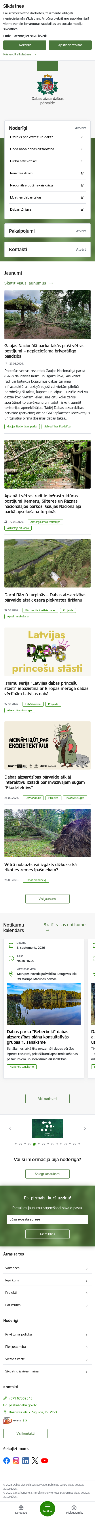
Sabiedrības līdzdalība (57, 426)
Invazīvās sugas (75, 797)
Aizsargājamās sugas (19, 710)
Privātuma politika (18, 1334)
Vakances (12, 1268)
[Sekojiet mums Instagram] (16, 1460)
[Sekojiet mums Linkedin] (25, 1460)
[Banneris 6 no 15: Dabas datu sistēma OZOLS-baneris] (47, 1128)
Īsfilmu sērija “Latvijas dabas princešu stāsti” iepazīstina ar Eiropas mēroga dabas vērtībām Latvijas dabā (46, 688)
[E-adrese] (12, 1420)
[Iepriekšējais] (10, 1128)
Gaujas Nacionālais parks (22, 426)
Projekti (11, 1292)
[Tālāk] (84, 1128)
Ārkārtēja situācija (18, 528)
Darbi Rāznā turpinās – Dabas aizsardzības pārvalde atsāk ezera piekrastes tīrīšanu (45, 597)
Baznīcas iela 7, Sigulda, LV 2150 (33, 1412)
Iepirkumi (12, 1280)
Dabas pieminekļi (36, 880)
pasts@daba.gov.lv (22, 1405)
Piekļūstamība (15, 1347)
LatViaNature (33, 704)
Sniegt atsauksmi (47, 1174)
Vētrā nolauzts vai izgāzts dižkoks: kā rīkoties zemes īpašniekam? (40, 867)
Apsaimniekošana (17, 616)
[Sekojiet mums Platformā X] (35, 1460)
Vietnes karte (15, 1359)
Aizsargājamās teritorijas (45, 522)
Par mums (13, 1305)
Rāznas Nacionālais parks (40, 610)
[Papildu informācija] (25, 1420)
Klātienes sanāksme (22, 1066)
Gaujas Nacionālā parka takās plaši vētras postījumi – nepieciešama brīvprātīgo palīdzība (44, 351)
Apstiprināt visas (70, 45)
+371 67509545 (20, 1398)
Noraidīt (25, 45)
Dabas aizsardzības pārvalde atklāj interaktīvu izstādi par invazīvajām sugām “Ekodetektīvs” (44, 782)
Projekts (68, 610)
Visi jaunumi (47, 899)
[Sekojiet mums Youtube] (44, 1460)
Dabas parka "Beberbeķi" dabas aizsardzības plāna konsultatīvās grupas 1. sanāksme (38, 1037)
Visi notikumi (47, 1099)
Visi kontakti (25, 1433)
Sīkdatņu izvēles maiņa (22, 1371)
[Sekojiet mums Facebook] (6, 1460)
